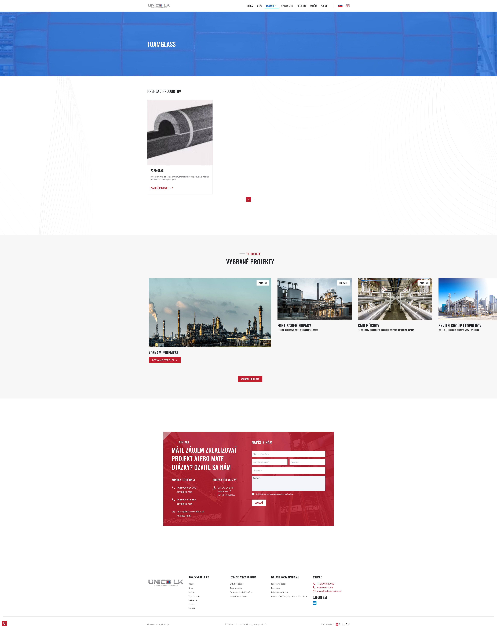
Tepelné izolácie (236, 588)
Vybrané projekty (250, 378)
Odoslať (259, 502)
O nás (259, 5)
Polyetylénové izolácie (279, 592)
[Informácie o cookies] (4, 623)
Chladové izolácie (236, 584)
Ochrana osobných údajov (158, 624)
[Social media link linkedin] (315, 603)
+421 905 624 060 (325, 583)
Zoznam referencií (163, 360)
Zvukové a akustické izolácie (241, 592)
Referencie (301, 5)
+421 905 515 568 (325, 587)
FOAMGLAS (157, 170)
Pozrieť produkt (160, 187)
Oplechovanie (287, 5)
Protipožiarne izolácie (238, 596)
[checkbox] (253, 494)
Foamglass (275, 588)
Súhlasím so (274, 494)
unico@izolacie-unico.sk (329, 591)
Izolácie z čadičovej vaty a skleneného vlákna (289, 596)
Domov (250, 5)
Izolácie (270, 5)
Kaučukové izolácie (278, 584)
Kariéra (313, 5)
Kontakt (324, 5)
